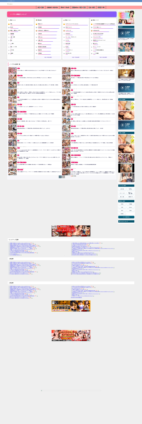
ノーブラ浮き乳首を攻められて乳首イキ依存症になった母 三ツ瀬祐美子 (83, 106)
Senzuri (130, 207)
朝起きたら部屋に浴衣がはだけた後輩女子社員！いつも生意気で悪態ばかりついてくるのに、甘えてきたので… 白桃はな (92, 70)
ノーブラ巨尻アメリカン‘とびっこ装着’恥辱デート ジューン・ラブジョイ (30, 106)
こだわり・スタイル (52, 7)
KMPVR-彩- (68, 43)
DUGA (130, 210)
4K (15, 87)
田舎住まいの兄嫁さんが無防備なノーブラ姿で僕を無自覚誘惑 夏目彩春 (83, 164)
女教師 (11, 53)
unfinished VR (96, 30)
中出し (18, 68)
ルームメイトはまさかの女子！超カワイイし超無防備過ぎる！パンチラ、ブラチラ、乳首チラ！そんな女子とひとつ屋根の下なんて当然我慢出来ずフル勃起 (39, 151)
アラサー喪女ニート (97, 27)
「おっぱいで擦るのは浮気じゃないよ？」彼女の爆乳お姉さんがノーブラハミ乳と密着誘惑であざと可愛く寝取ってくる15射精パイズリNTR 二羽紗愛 (93, 114)
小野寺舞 (40, 53)
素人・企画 (92, 7)
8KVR (69, 145)
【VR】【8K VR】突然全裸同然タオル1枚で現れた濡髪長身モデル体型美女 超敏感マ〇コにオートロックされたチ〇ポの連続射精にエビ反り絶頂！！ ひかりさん (93, 151)
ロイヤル (67, 40)
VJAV (122, 207)
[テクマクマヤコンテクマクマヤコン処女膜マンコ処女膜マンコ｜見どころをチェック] (126, 124)
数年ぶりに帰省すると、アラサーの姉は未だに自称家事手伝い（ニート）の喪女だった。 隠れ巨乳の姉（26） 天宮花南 (92, 99)
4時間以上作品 (68, 123)
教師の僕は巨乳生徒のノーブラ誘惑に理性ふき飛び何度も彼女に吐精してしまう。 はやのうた (33, 128)
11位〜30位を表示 (48, 57)
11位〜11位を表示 (103, 57)
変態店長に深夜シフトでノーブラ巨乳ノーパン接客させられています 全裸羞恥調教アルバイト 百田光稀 (35, 142)
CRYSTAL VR (68, 53)
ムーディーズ (68, 30)
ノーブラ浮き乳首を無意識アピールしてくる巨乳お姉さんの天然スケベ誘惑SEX (104, 23)
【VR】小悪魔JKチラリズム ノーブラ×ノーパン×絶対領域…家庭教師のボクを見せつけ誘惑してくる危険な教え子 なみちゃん (39, 171)
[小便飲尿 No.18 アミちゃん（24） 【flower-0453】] (126, 105)
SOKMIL (122, 213)
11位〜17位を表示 (75, 57)
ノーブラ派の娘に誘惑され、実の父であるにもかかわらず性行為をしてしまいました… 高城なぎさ (34, 77)
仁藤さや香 (40, 40)
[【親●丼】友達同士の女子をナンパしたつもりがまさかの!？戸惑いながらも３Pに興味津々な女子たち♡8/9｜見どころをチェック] (126, 177)
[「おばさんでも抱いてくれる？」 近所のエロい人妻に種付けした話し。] (126, 158)
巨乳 (11, 23)
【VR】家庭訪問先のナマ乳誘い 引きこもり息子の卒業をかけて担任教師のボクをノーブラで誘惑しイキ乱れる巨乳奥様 (92, 142)
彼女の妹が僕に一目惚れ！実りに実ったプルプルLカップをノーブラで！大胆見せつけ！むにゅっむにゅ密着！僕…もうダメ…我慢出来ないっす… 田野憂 (38, 158)
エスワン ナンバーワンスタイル (72, 23)
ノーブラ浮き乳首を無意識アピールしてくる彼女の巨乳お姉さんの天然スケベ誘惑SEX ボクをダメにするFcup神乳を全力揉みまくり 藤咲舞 (92, 93)
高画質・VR (101, 7)
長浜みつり (40, 23)
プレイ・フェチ (65, 7)
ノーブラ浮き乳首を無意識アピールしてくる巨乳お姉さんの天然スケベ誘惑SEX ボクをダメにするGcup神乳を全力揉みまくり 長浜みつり (39, 100)
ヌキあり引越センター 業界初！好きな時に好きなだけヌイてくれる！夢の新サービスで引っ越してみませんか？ (36, 70)
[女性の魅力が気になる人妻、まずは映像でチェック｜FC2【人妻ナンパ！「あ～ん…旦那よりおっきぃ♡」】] (126, 115)
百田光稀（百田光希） (42, 46)
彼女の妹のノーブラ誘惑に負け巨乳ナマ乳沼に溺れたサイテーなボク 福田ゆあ (84, 77)
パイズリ (69, 94)
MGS (122, 210)
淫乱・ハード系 (13, 46)
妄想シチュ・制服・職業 (79, 7)
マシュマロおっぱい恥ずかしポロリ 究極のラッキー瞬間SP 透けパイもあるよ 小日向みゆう (33, 135)
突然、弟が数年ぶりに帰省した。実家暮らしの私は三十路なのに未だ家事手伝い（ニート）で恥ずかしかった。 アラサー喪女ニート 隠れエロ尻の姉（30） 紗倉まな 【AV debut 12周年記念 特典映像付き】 (39, 93)
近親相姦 (12, 33)
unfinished (68, 33)
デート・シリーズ (96, 46)
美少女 (11, 27)
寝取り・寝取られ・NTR (15, 30)
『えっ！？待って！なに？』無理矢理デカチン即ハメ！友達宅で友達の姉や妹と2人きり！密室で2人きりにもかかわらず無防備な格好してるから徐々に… (93, 136)
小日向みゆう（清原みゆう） (44, 30)
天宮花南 (40, 27)
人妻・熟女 (41, 7)
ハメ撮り (12, 43)
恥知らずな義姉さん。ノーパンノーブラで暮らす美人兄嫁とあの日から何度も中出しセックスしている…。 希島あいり (91, 157)
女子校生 (21, 169)
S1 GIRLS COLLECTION (98, 33)
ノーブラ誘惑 (96, 53)
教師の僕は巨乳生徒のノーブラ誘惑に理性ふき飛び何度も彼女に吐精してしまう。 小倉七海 (87, 128)
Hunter (67, 46)
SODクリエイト (69, 27)
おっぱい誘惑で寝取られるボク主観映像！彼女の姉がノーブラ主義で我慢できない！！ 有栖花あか (34, 164)
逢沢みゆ (40, 43)
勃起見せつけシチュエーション (99, 40)
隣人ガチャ (95, 43)
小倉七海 (40, 33)
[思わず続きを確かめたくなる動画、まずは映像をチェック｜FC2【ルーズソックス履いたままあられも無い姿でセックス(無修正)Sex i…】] (126, 168)
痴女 (20, 126)
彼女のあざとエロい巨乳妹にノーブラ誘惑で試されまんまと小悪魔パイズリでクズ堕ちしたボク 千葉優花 (35, 113)
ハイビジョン (14, 80)
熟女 (11, 40)
